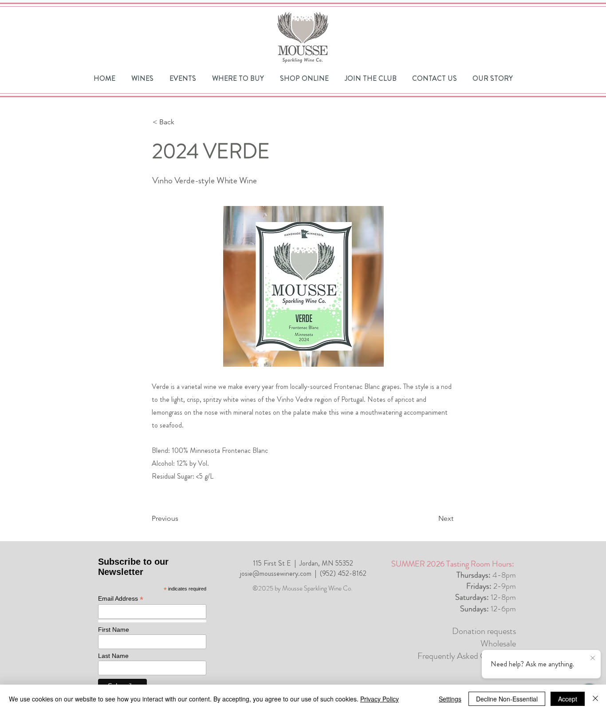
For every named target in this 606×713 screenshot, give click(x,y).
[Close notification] (592, 658)
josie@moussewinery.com (275, 573)
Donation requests (484, 631)
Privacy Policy (379, 698)
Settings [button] (450, 698)
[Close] (595, 699)
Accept (567, 698)
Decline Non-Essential (507, 698)
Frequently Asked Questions (466, 656)
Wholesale (498, 643)
